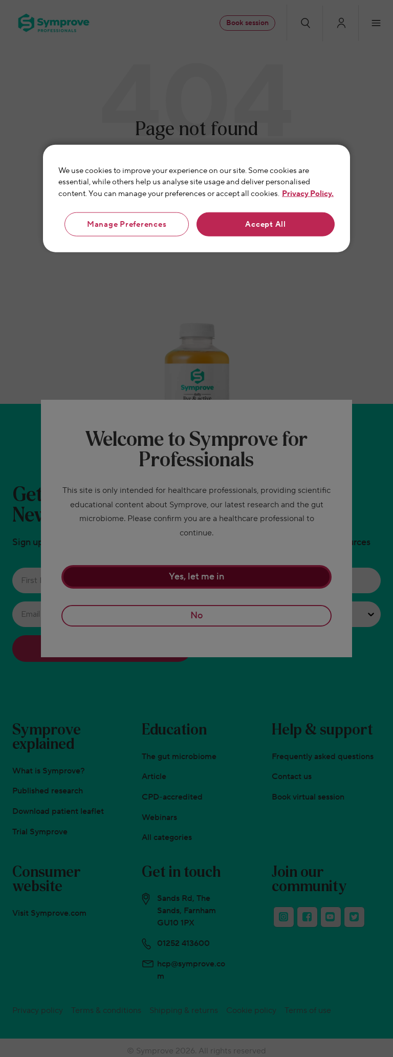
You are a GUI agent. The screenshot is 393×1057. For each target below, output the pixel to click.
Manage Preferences (127, 224)
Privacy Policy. (308, 193)
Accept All (265, 224)
